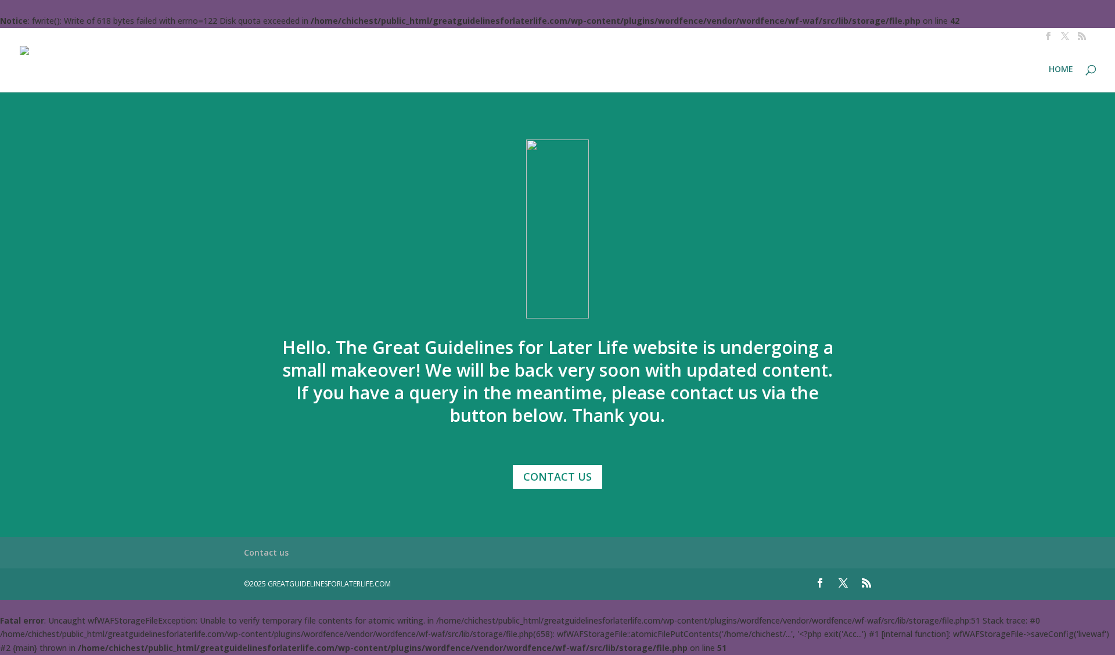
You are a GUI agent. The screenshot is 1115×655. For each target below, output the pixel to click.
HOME (1061, 69)
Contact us (266, 552)
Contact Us (557, 477)
